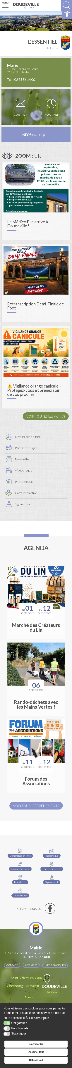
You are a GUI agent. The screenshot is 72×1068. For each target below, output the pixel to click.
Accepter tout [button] (36, 1052)
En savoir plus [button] (39, 1018)
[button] (67, 14)
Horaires (51, 114)
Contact (20, 114)
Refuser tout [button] (36, 1060)
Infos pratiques (55, 965)
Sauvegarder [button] (36, 1044)
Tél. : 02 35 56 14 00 (21, 80)
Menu (5, 2)
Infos (36, 135)
